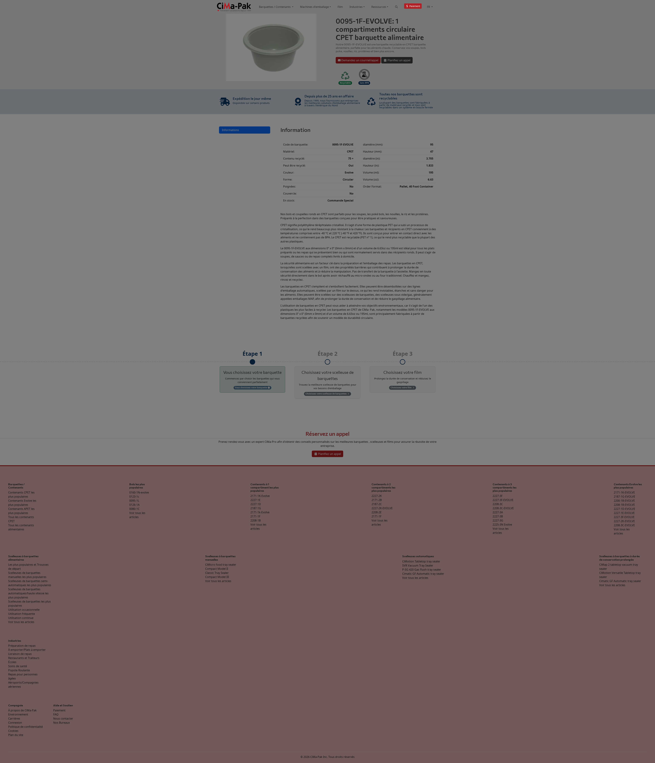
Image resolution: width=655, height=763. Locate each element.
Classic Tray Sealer (217, 573)
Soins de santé (17, 666)
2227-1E (255, 500)
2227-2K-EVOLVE (382, 508)
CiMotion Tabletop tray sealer (421, 561)
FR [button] (429, 7)
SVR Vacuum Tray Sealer (417, 565)
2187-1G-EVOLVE (624, 496)
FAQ (56, 714)
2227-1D (255, 504)
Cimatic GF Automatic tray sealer (423, 573)
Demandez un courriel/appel (359, 60)
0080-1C (134, 509)
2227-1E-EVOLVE (624, 513)
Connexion (15, 722)
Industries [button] (356, 7)
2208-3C (498, 504)
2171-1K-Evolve (260, 496)
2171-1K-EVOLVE (624, 492)
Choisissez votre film (401, 387)
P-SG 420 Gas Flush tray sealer (421, 569)
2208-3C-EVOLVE (503, 508)
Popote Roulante (19, 670)
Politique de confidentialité (25, 727)
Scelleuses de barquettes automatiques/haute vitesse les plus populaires (28, 593)
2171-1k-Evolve (260, 512)
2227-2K (377, 496)
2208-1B (255, 520)
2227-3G (498, 520)
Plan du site (15, 735)
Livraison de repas (20, 654)
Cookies (13, 731)
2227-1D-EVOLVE (624, 509)
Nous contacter (63, 718)
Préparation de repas (22, 645)
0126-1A (134, 505)
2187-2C (377, 504)
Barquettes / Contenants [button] (275, 7)
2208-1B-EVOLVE (624, 505)
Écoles (12, 662)
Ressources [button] (378, 7)
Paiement (59, 710)
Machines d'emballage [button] (314, 7)
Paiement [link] (414, 6)
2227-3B (498, 516)
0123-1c (134, 496)
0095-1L (134, 500)
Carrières (14, 718)
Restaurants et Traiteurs (23, 658)
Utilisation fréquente (21, 614)
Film (340, 7)
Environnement (18, 714)
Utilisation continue (20, 618)
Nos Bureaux (61, 722)
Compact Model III (217, 577)
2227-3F (498, 496)
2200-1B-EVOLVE (624, 500)
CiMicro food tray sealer (220, 564)
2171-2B (377, 500)
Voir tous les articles (21, 622)
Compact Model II (216, 569)
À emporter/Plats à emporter (27, 650)
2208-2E (377, 512)
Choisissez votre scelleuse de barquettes (326, 393)
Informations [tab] (230, 130)
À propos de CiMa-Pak (22, 710)
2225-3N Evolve (502, 524)
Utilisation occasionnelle (24, 609)
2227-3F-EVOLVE (503, 500)
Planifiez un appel (398, 60)
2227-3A (498, 512)
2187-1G (255, 508)
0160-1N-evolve (139, 492)
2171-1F (255, 516)
